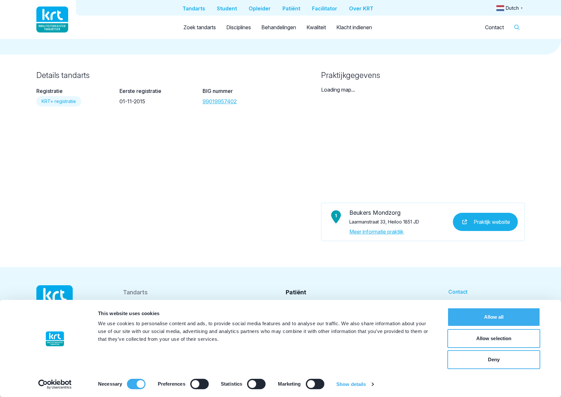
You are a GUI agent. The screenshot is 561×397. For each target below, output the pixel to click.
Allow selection (494, 338)
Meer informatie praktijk (376, 231)
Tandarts (135, 292)
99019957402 (220, 101)
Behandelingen (278, 27)
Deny (494, 359)
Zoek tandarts (199, 27)
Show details (351, 384)
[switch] (199, 384)
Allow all (494, 317)
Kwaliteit (316, 27)
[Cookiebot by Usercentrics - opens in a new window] (55, 384)
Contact (494, 27)
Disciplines (238, 27)
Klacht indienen (354, 27)
